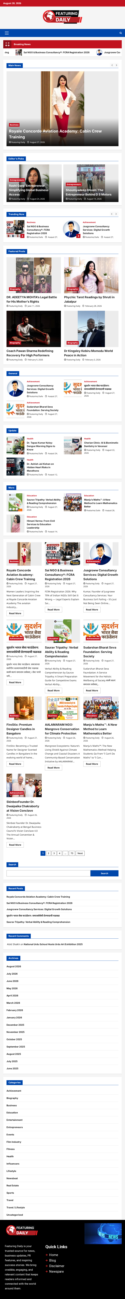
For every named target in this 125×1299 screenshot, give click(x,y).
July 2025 (12, 1061)
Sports (10, 1192)
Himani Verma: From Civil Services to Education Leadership (15, 523)
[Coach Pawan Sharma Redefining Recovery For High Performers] (34, 329)
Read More (16, 613)
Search (12, 864)
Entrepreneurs (17, 180)
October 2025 (14, 1039)
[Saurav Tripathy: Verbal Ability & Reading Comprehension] (62, 631)
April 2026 (12, 995)
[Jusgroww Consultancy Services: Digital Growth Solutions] (100, 554)
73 (72, 853)
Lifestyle (11, 1171)
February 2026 (15, 1010)
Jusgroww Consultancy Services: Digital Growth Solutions (71, 229)
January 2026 (14, 1017)
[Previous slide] (112, 65)
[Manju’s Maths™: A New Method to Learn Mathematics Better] (100, 708)
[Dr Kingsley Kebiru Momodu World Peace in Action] (91, 329)
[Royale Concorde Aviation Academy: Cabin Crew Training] (24, 554)
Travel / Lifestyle (16, 1207)
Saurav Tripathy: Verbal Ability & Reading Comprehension (15, 502)
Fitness (11, 1149)
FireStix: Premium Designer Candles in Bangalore (21, 729)
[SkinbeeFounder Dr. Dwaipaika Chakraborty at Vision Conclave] (24, 785)
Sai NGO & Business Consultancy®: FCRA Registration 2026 (15, 229)
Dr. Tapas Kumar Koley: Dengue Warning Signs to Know (15, 445)
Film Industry (14, 1141)
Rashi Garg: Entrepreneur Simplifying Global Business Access (29, 190)
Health (30, 438)
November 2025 (16, 1032)
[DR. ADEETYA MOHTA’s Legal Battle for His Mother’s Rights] (34, 275)
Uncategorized (15, 1214)
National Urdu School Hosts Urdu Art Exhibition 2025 (53, 944)
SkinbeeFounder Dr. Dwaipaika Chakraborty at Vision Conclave (23, 806)
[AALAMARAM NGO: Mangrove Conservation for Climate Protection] (62, 708)
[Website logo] (22, 1231)
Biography (15, 289)
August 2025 (14, 1054)
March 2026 (13, 1002)
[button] (6, 32)
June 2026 (12, 981)
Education (32, 495)
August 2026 (14, 966)
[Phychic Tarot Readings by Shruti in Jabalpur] (91, 275)
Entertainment (14, 1119)
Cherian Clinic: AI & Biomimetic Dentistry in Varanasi (73, 445)
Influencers (13, 1163)
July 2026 (12, 973)
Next (80, 853)
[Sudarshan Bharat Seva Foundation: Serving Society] (100, 631)
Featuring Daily (18, 142)
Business (14, 124)
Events (10, 1134)
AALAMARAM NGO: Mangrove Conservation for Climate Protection (62, 729)
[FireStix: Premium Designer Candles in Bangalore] (24, 708)
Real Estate (13, 1185)
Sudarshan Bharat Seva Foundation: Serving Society (15, 409)
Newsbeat (12, 1178)
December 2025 (15, 1024)
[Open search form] (121, 33)
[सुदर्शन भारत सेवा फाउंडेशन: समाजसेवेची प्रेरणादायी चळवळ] (24, 631)
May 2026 (12, 988)
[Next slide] (116, 65)
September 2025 (16, 1046)
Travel (10, 1200)
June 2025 (12, 1068)
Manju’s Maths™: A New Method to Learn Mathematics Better (73, 502)
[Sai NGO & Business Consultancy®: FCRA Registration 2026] (62, 108)
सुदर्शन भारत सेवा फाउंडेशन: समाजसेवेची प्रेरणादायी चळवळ (73, 388)
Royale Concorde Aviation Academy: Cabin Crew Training (21, 575)
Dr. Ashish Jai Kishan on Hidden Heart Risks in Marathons (15, 466)
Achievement (89, 222)
